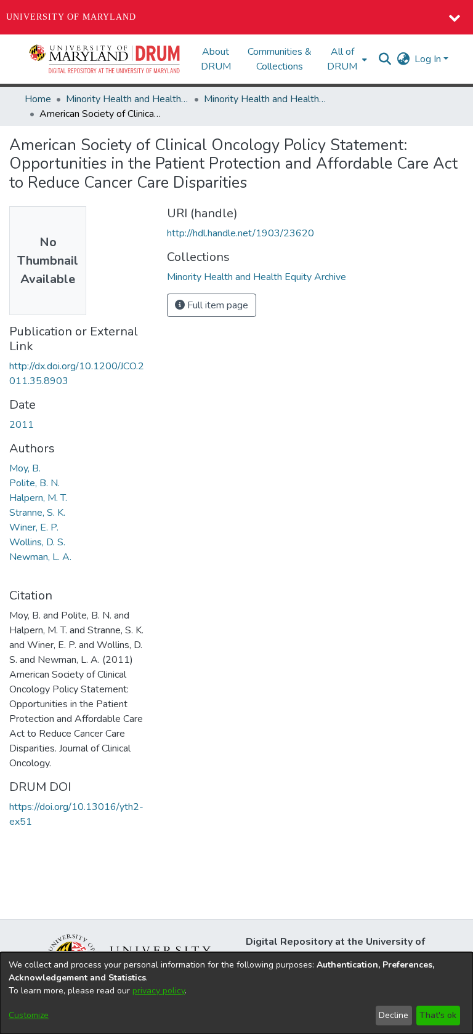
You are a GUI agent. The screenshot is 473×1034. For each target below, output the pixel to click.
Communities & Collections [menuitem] (280, 59)
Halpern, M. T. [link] (38, 498)
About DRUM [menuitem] (216, 59)
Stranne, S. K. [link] (37, 512)
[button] (105, 59)
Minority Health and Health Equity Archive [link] (127, 99)
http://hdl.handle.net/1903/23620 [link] (240, 233)
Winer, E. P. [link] (34, 527)
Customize (29, 1015)
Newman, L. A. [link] (40, 557)
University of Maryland (71, 17)
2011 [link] (21, 424)
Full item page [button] (216, 305)
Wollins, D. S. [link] (37, 542)
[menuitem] (346, 59)
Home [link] (38, 99)
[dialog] (236, 993)
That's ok (437, 1015)
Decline (393, 1015)
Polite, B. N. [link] (34, 483)
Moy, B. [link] (25, 468)
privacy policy (158, 990)
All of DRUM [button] (342, 59)
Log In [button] (428, 59)
